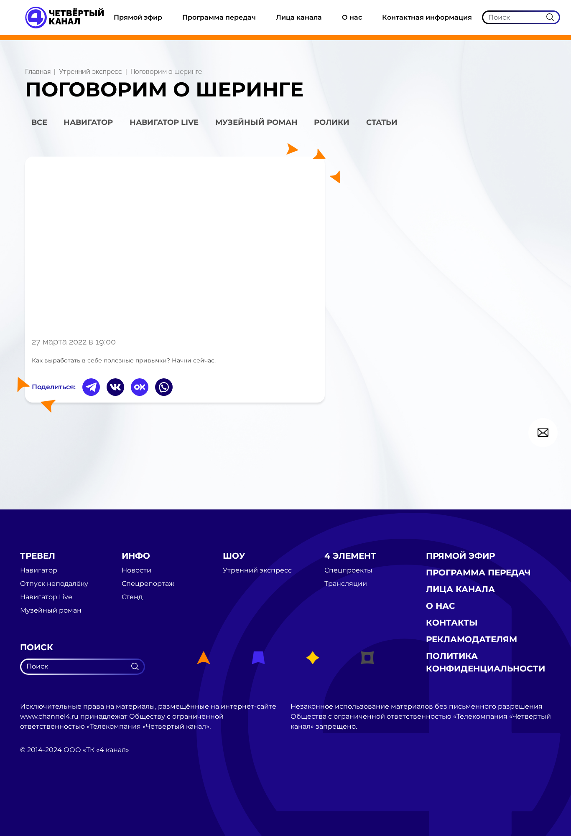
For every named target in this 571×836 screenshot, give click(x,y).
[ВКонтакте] (115, 387)
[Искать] (550, 17)
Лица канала (299, 17)
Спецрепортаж (148, 583)
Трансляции (345, 583)
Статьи (382, 122)
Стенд (132, 597)
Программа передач (219, 17)
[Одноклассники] (139, 387)
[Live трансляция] (38, 797)
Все (39, 122)
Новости (136, 570)
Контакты (452, 623)
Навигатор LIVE (164, 122)
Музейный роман (256, 122)
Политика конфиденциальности (485, 662)
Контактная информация (427, 17)
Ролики (331, 122)
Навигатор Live (46, 597)
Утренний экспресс (90, 72)
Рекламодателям (471, 639)
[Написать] (543, 432)
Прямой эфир (138, 17)
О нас (352, 17)
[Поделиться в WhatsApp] (164, 387)
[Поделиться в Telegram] (91, 387)
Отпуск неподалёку (54, 583)
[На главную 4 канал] (64, 17)
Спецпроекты (348, 570)
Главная (38, 72)
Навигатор (88, 122)
